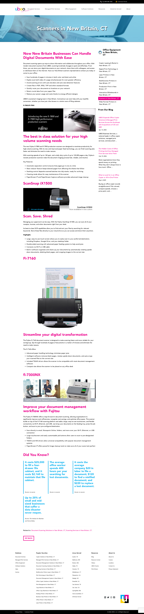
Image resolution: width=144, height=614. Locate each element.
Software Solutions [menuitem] (20, 566)
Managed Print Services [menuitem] (21, 560)
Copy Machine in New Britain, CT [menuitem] (45, 587)
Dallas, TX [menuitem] (75, 566)
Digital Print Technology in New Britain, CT (108, 70)
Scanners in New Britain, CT (109, 98)
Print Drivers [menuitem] (94, 569)
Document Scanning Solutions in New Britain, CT (48, 530)
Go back (28, 538)
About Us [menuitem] (111, 557)
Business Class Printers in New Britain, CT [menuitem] (47, 597)
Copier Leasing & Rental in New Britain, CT (108, 64)
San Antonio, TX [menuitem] (76, 584)
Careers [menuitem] (111, 560)
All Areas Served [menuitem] (76, 597)
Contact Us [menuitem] (111, 566)
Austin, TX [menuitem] (75, 557)
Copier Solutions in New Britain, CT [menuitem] (45, 557)
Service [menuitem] (17, 572)
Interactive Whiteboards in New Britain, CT (108, 94)
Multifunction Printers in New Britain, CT (107, 82)
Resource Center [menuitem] (95, 560)
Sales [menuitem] (16, 569)
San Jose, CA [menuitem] (75, 587)
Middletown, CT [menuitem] (76, 572)
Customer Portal (29, 612)
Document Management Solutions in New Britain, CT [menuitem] (50, 563)
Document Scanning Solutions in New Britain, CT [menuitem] (49, 566)
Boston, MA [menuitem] (75, 563)
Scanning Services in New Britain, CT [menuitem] (46, 569)
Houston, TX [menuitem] (75, 569)
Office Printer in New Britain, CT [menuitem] (44, 600)
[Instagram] (111, 597)
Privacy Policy (18, 612)
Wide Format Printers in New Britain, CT (107, 103)
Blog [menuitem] (92, 557)
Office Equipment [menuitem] (20, 563)
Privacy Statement (113, 569)
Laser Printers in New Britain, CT (106, 76)
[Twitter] (108, 597)
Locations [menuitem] (111, 563)
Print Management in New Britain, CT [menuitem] (46, 584)
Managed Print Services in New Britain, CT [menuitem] (47, 560)
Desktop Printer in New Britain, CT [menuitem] (45, 594)
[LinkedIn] (105, 597)
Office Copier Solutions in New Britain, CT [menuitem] (47, 581)
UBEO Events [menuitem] (95, 566)
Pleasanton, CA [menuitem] (76, 575)
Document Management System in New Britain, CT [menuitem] (49, 578)
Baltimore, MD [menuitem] (76, 560)
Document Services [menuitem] (20, 557)
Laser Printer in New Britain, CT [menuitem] (44, 603)
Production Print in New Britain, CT (107, 88)
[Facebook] (114, 597)
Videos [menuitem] (93, 563)
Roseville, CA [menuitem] (75, 581)
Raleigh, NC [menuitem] (75, 578)
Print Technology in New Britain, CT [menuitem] (45, 575)
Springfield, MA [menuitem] (76, 590)
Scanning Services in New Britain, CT (79, 530)
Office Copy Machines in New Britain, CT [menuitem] (47, 590)
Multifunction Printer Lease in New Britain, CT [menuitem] (48, 572)
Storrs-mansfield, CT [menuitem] (77, 594)
